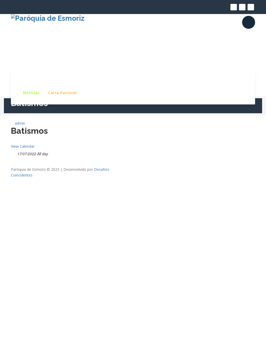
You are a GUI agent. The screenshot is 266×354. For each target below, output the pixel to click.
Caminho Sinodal (226, 79)
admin (19, 123)
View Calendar (23, 146)
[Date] (13, 152)
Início (28, 79)
